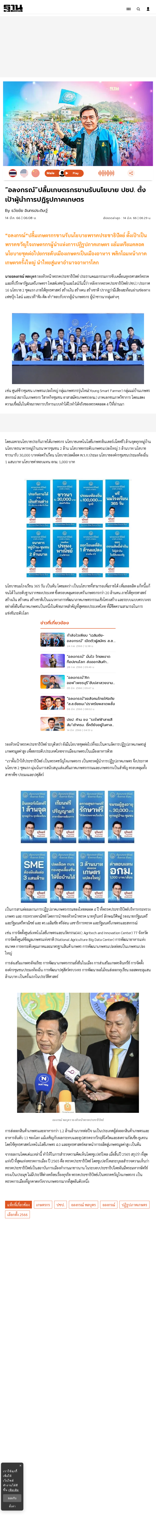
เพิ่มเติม (13, 1490)
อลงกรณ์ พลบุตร (83, 1204)
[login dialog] (148, 9)
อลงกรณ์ (108, 1204)
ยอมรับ (12, 1498)
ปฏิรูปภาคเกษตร (134, 1204)
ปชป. (60, 1204)
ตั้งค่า (12, 1506)
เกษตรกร (43, 1204)
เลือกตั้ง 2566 (17, 1214)
